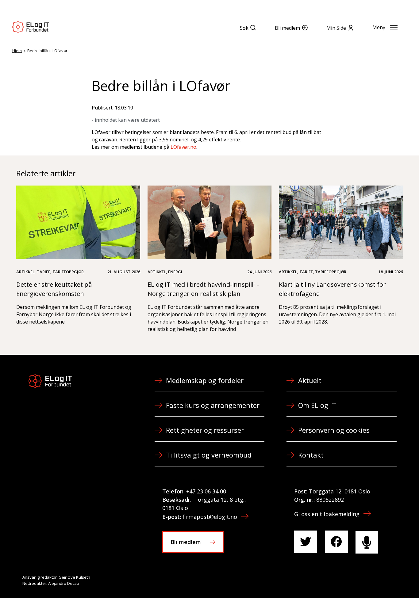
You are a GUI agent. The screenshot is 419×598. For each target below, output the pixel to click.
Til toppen (380, 580)
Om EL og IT (317, 405)
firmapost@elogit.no (210, 516)
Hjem (17, 50)
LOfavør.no (183, 147)
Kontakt (311, 454)
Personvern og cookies (334, 430)
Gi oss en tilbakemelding (326, 514)
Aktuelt (309, 380)
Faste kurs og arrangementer (212, 405)
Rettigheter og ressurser (205, 430)
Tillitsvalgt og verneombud (209, 454)
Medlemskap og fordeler (205, 380)
